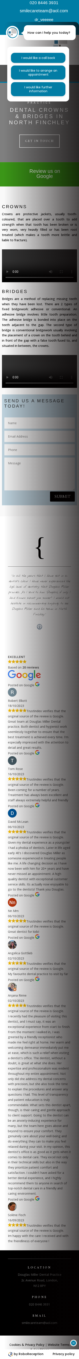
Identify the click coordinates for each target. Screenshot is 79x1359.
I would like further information (38, 89)
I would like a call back (38, 58)
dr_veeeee (44, 20)
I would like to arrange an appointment (38, 72)
